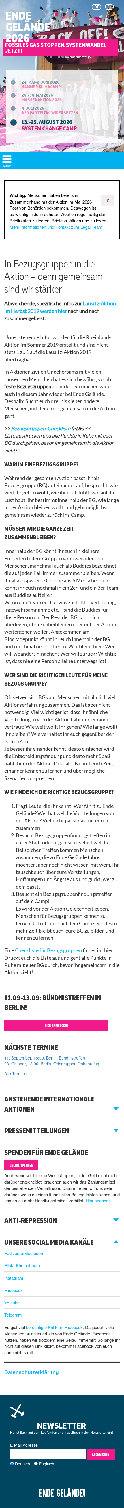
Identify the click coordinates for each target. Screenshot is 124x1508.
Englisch (46, 1464)
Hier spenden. (99, 1200)
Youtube (12, 1303)
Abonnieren (100, 1454)
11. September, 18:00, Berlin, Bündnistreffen (44, 1058)
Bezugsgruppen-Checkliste (40, 428)
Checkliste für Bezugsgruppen (48, 950)
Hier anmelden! (56, 1025)
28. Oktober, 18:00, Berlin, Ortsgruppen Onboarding (51, 1063)
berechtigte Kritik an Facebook (54, 1327)
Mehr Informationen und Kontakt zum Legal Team (56, 227)
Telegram (13, 1315)
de (96, 7)
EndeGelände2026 (28, 27)
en (110, 7)
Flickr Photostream (22, 1265)
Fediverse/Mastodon (23, 1253)
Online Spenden (21, 1165)
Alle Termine (15, 1073)
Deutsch (22, 1464)
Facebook (13, 1290)
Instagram (13, 1278)
